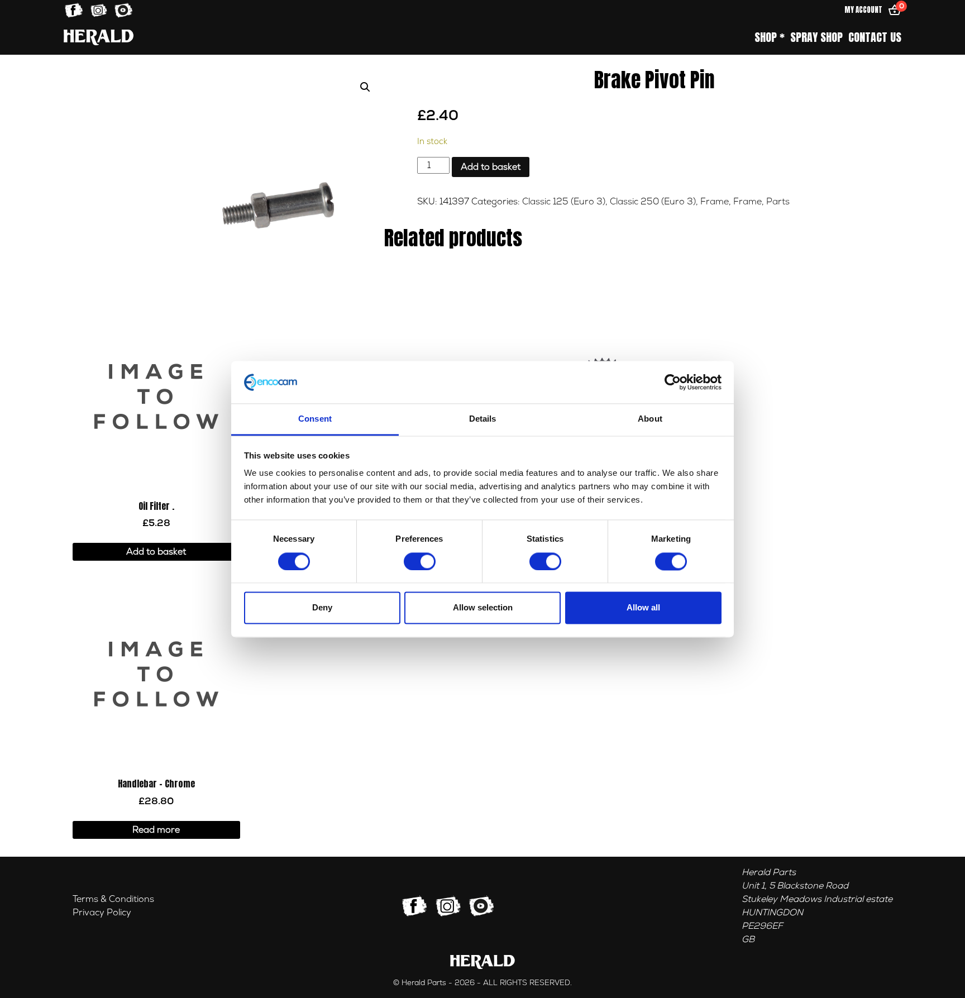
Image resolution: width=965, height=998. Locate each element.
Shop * (769, 37)
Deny (322, 608)
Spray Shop (816, 37)
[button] (365, 87)
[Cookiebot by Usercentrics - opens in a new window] (673, 382)
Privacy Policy (102, 912)
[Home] (98, 37)
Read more (156, 829)
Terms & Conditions (113, 899)
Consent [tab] (315, 419)
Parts (778, 201)
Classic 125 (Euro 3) (563, 201)
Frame (714, 201)
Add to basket (490, 167)
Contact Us (874, 37)
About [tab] (650, 419)
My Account (863, 9)
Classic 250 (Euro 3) (653, 201)
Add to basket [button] (156, 551)
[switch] (420, 561)
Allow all (643, 608)
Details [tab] (482, 419)
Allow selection (483, 608)
